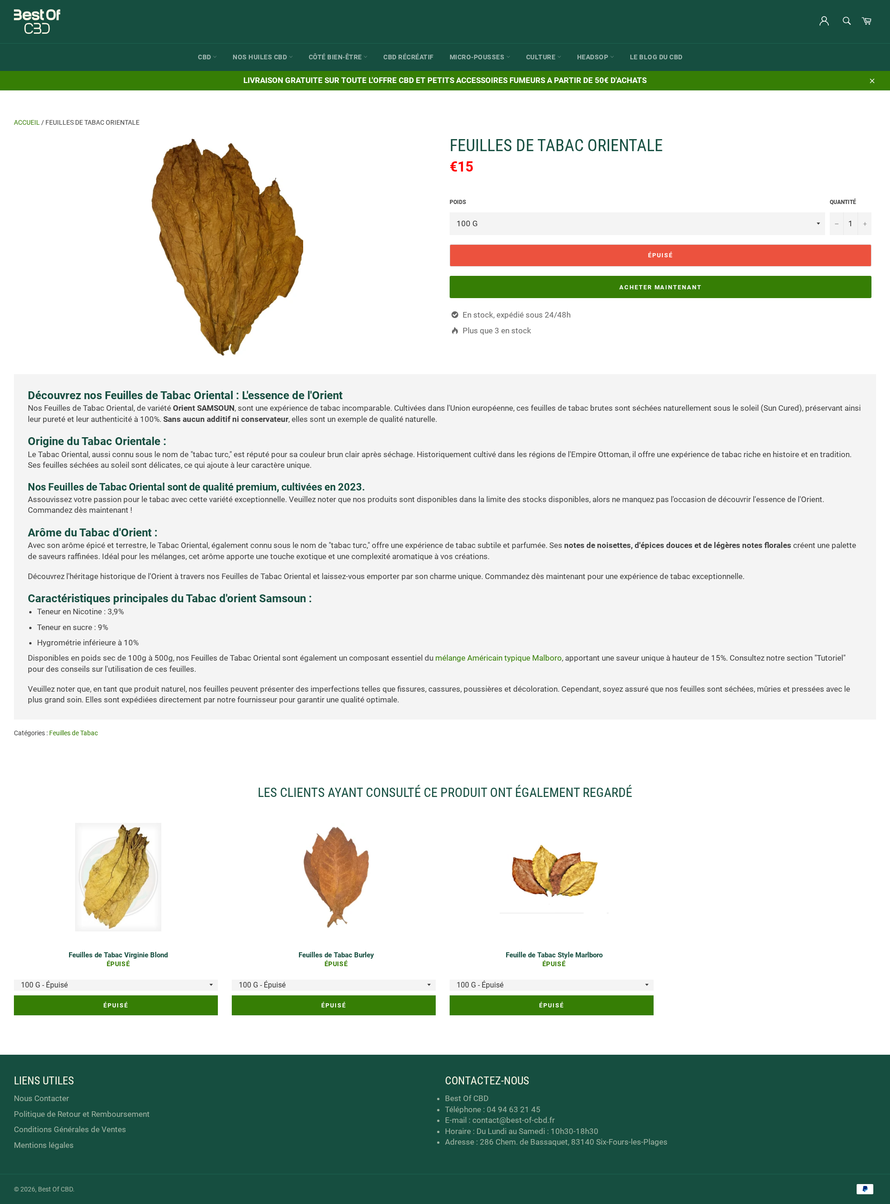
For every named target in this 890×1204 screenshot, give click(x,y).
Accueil (27, 122)
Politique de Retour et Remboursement (82, 1114)
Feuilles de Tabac (73, 733)
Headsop (593, 57)
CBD (205, 57)
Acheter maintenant (660, 287)
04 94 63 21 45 (513, 1109)
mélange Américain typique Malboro (498, 658)
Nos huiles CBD (261, 57)
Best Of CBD (55, 1189)
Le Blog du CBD (656, 57)
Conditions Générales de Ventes (70, 1129)
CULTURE (541, 57)
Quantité (843, 202)
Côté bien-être (336, 57)
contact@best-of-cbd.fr (513, 1120)
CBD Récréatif (408, 57)
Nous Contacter (41, 1098)
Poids (458, 202)
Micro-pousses (478, 57)
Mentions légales (44, 1145)
